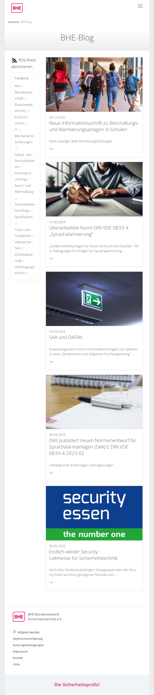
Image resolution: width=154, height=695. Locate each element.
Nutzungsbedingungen (28, 645)
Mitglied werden (29, 632)
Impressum (20, 651)
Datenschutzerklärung (28, 639)
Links (16, 664)
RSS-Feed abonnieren (23, 63)
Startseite (13, 22)
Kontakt (18, 658)
